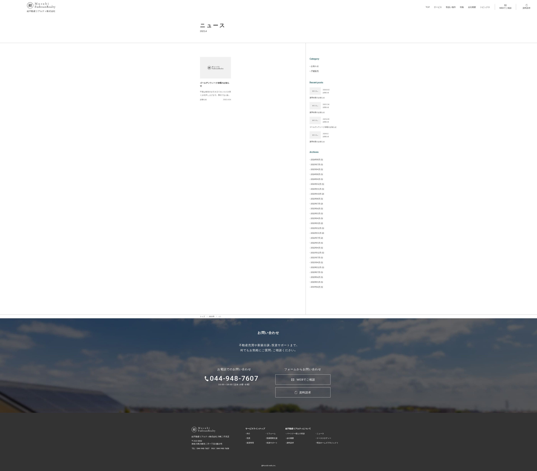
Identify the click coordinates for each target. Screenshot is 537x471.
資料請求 (526, 7)
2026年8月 (315, 159)
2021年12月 (316, 252)
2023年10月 (316, 193)
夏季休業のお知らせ (317, 97)
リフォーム (271, 433)
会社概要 (472, 7)
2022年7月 (315, 237)
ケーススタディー (324, 438)
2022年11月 (316, 233)
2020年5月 (315, 282)
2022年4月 (315, 247)
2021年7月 (315, 257)
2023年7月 (315, 203)
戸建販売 (315, 71)
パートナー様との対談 (296, 433)
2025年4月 (315, 169)
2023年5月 (315, 213)
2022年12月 (316, 228)
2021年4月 (315, 262)
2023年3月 (315, 223)
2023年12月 (316, 184)
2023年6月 (315, 208)
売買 (248, 438)
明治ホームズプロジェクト (327, 442)
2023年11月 (316, 188)
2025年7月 (315, 164)
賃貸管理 (250, 442)
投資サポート (272, 442)
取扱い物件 (451, 7)
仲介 (248, 433)
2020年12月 (316, 267)
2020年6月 (315, 277)
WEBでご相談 (505, 7)
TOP (428, 7)
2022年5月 (315, 242)
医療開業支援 (272, 438)
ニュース (320, 433)
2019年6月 (315, 286)
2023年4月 (315, 218)
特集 (462, 7)
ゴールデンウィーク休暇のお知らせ (323, 127)
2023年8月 (315, 198)
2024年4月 (315, 179)
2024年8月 (315, 174)
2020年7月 (315, 272)
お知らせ (203, 99)
